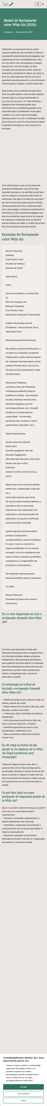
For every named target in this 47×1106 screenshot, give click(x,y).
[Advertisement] (23, 159)
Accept (23, 1087)
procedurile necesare (12, 101)
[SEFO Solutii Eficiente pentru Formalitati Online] (11, 4)
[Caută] (43, 4)
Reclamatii (8, 32)
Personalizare (24, 1094)
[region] (23, 1080)
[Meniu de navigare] (38, 4)
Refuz (23, 1100)
